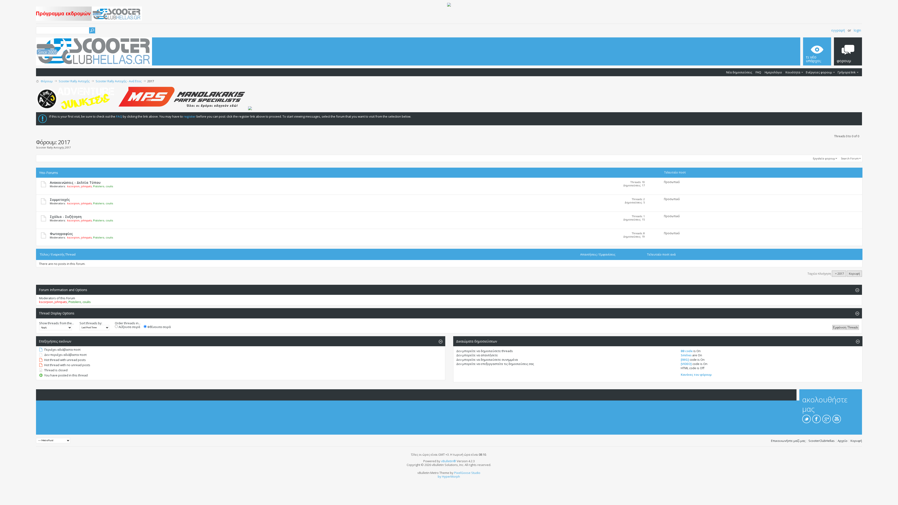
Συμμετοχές (60, 199)
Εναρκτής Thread (63, 254)
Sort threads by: (91, 323)
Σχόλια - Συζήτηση (66, 216)
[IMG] (685, 359)
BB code (687, 351)
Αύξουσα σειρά (129, 327)
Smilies (686, 355)
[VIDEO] (686, 364)
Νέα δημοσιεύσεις (739, 72)
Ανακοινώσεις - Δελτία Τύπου (75, 182)
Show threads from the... (56, 323)
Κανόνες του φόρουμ (696, 374)
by (439, 476)
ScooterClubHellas (821, 441)
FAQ (758, 72)
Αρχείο (842, 441)
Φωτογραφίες (61, 233)
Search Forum (850, 158)
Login (857, 30)
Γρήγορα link (847, 72)
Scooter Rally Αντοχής (74, 81)
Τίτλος (44, 254)
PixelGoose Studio (467, 473)
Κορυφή (854, 274)
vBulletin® (448, 461)
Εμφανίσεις (607, 254)
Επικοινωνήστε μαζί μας (788, 441)
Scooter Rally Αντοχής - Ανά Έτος (118, 81)
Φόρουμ (47, 81)
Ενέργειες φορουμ (819, 72)
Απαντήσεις (588, 254)
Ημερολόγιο (773, 72)
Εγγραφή (838, 30)
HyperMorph (451, 476)
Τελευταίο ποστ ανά (661, 254)
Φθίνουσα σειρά (159, 327)
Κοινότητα (793, 72)
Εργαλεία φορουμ (824, 158)
